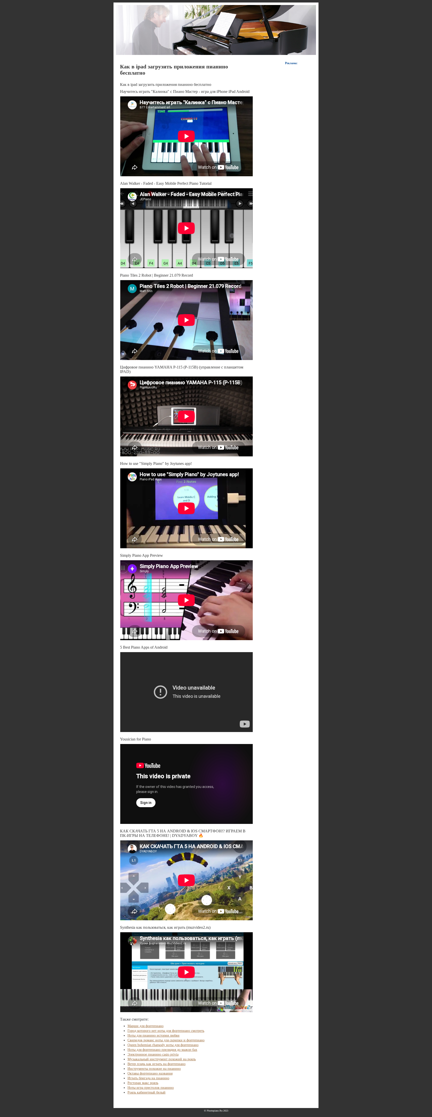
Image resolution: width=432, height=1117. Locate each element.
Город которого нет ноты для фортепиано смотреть (166, 1031)
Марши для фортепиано (146, 1026)
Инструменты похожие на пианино (154, 1069)
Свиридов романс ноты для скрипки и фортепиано (166, 1040)
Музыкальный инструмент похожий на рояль (162, 1059)
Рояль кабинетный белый (147, 1092)
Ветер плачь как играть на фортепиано (157, 1064)
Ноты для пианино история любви (154, 1035)
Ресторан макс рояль (143, 1083)
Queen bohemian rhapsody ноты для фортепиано (163, 1045)
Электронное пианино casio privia (153, 1054)
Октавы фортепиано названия (150, 1073)
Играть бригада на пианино (148, 1078)
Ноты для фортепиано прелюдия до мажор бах (162, 1050)
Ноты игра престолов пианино (151, 1088)
